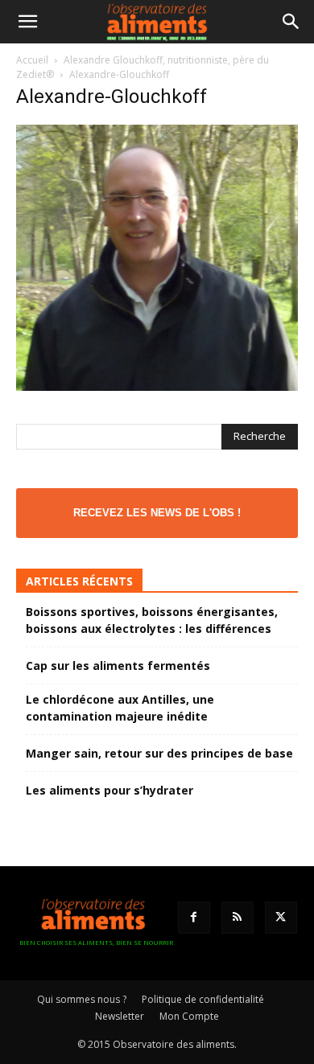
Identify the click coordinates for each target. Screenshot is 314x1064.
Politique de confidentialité (203, 999)
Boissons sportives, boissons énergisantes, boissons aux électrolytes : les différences (152, 620)
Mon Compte (189, 1016)
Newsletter (119, 1016)
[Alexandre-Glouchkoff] (157, 386)
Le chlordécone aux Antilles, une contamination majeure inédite (120, 708)
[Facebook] (194, 918)
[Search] (291, 21)
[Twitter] (281, 918)
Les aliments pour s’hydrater (109, 790)
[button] (27, 21)
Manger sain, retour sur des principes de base (159, 753)
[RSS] (237, 918)
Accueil (32, 60)
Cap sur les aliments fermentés (118, 665)
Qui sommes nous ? (81, 999)
